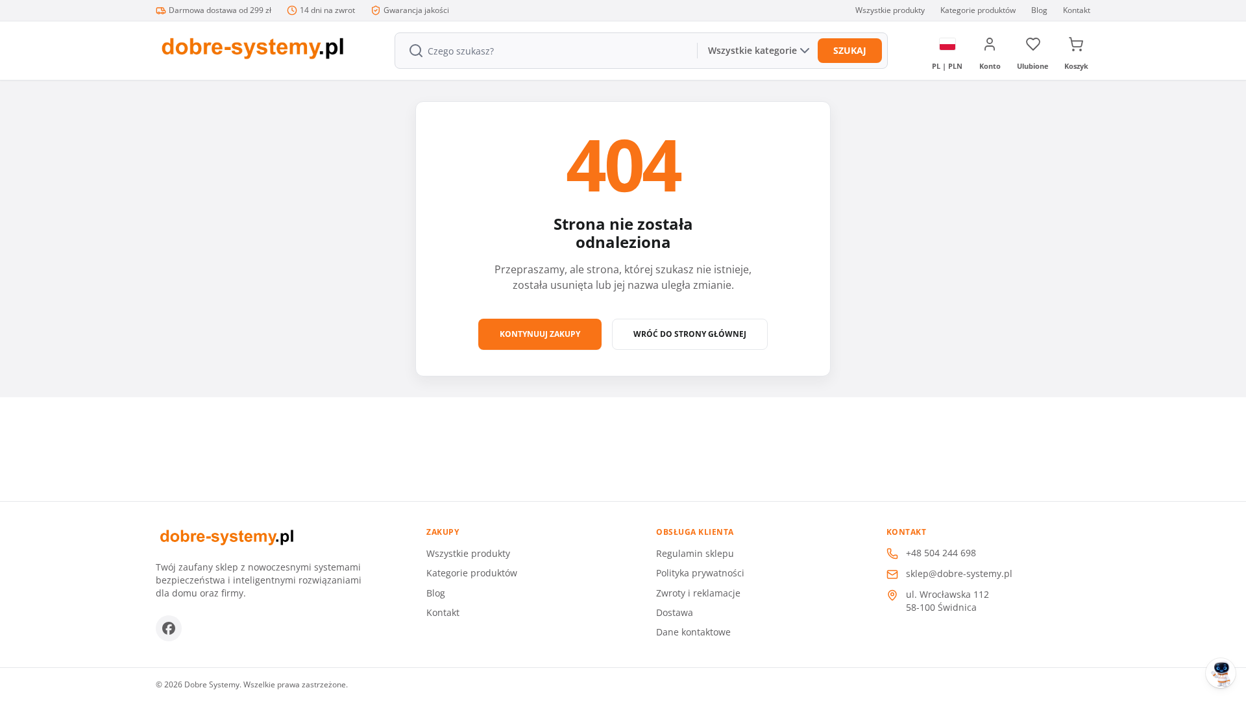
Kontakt (1076, 10)
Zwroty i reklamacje (698, 593)
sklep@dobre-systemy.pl (959, 573)
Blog (1039, 10)
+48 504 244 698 (941, 553)
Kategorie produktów (978, 10)
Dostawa (674, 612)
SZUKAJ (849, 50)
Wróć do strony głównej (689, 333)
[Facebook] (169, 628)
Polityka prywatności (700, 573)
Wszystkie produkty (890, 10)
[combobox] (545, 51)
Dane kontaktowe (693, 632)
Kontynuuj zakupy (540, 333)
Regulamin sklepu (695, 553)
